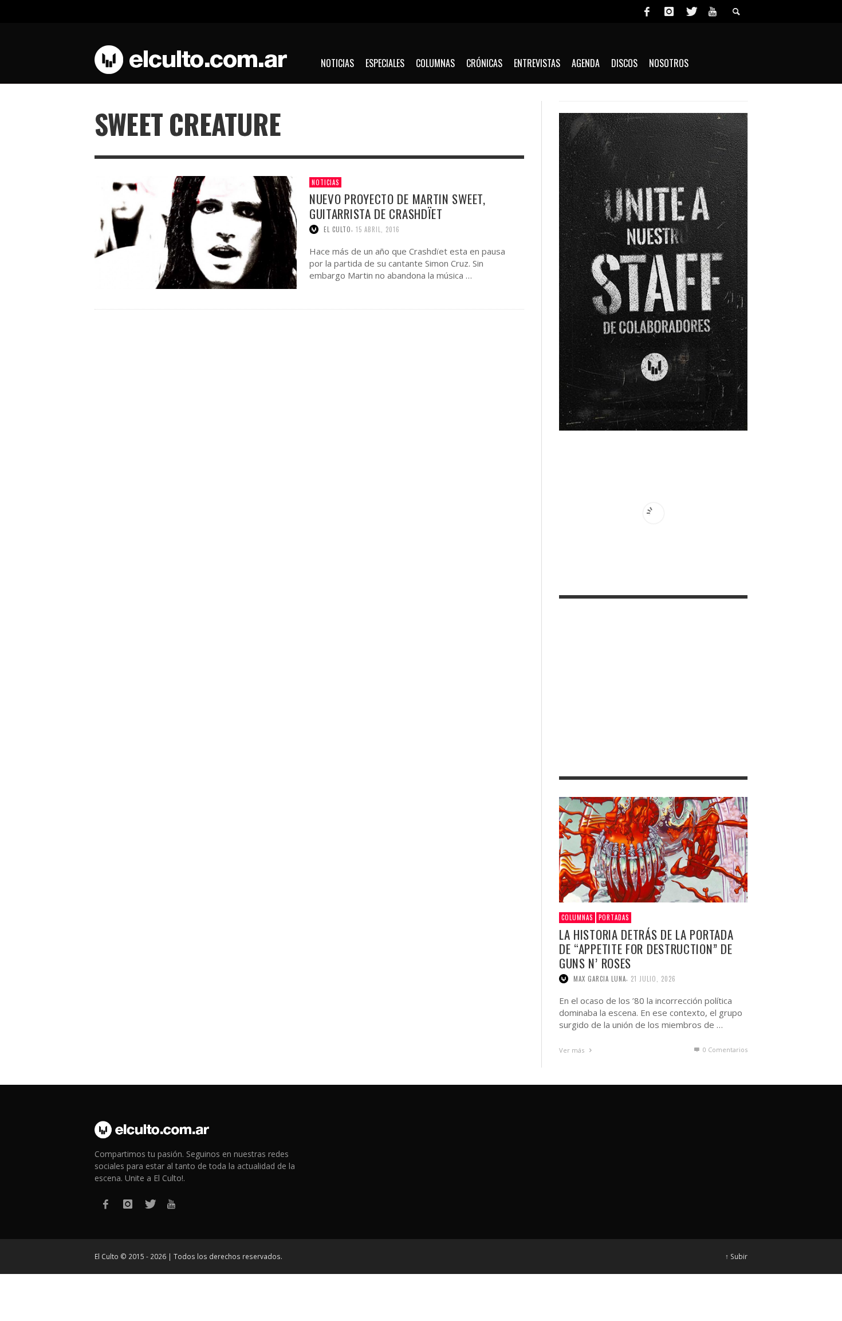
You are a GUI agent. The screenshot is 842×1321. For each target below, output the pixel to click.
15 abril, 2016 (378, 229)
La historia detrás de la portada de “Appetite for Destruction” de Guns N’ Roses (646, 948)
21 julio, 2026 (653, 978)
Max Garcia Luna (599, 978)
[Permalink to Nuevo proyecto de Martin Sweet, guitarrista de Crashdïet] (196, 231)
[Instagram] (669, 11)
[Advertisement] (653, 687)
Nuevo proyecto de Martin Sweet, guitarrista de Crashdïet (397, 206)
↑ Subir (736, 1256)
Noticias (325, 182)
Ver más (572, 1050)
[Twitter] (691, 11)
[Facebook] (647, 11)
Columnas (577, 917)
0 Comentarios (724, 1049)
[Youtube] (712, 11)
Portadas (614, 917)
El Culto (337, 229)
